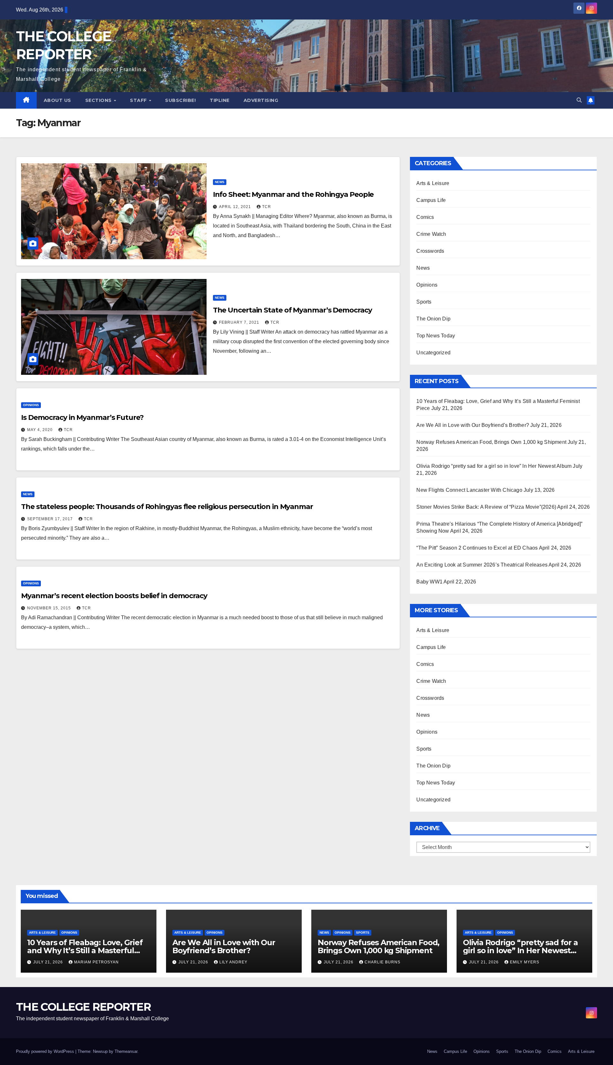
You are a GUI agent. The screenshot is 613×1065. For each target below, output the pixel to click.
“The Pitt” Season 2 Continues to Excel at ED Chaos (477, 548)
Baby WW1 (429, 581)
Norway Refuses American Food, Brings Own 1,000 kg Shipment (491, 442)
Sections (99, 100)
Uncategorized (433, 352)
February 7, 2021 (240, 322)
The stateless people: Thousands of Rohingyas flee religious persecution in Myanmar (167, 506)
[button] (579, 100)
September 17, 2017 (50, 519)
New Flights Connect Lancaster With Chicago (469, 490)
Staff (139, 100)
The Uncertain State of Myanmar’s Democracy (292, 310)
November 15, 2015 (49, 608)
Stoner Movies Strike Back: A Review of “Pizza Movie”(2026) (486, 507)
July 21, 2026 (48, 962)
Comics (425, 217)
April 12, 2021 (235, 207)
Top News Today (435, 335)
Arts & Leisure (432, 183)
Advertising (261, 100)
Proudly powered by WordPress (45, 1051)
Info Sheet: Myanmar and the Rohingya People (293, 194)
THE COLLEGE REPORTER (83, 1007)
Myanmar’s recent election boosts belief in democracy (114, 595)
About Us (57, 100)
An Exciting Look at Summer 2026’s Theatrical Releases (482, 564)
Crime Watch (431, 234)
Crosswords (430, 251)
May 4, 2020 (40, 430)
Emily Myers (524, 962)
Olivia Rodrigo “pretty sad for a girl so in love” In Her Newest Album (493, 466)
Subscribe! (180, 100)
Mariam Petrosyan (96, 962)
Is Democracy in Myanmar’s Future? (82, 417)
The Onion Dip (433, 318)
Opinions (31, 405)
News (219, 182)
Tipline (220, 100)
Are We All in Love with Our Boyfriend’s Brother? (472, 425)
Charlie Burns (382, 962)
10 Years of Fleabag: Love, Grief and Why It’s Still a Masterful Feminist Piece (85, 950)
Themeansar (126, 1051)
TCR (266, 207)
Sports (423, 302)
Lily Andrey (233, 962)
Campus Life (431, 200)
